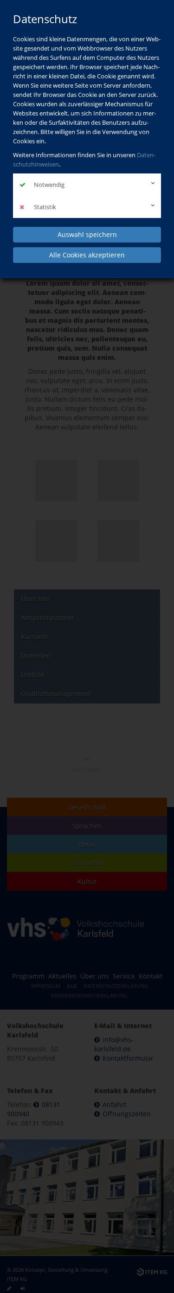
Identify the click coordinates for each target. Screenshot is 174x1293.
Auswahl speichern (87, 234)
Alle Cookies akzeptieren (87, 254)
